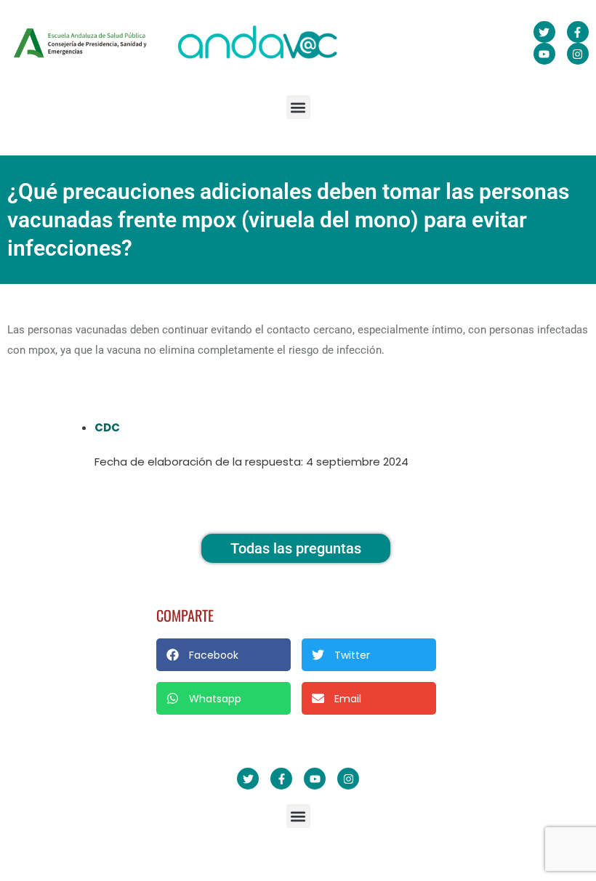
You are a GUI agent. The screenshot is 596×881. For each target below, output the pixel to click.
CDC (107, 427)
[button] (298, 107)
